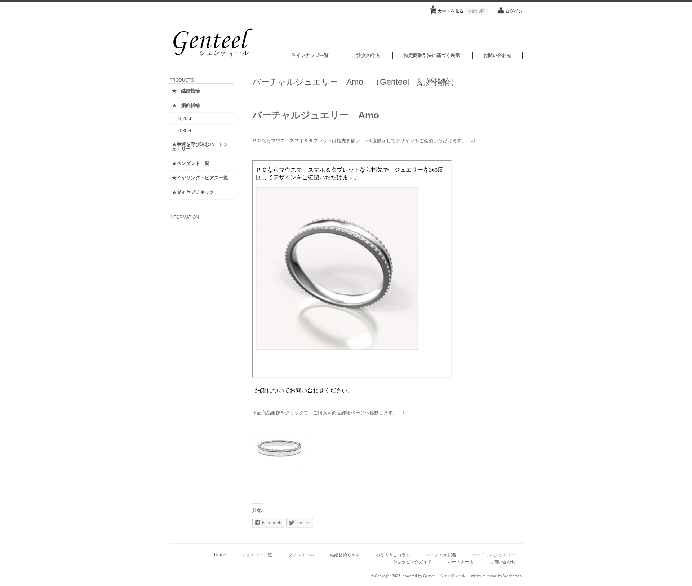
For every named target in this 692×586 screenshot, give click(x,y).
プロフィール (301, 554)
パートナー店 (461, 561)
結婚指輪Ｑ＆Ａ (345, 554)
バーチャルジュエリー (493, 554)
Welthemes (512, 576)
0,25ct (184, 118)
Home (220, 554)
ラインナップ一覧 (310, 55)
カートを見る (458, 9)
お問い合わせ (497, 55)
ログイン (514, 11)
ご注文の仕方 (366, 55)
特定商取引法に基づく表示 (432, 55)
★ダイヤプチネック (193, 192)
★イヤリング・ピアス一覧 (200, 177)
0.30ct (184, 131)
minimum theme (484, 576)
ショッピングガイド (412, 561)
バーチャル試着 (441, 554)
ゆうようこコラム (393, 554)
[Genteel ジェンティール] (214, 57)
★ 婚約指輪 (186, 105)
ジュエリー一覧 (257, 554)
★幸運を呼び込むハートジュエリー (200, 146)
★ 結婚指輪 (186, 90)
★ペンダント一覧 (190, 163)
